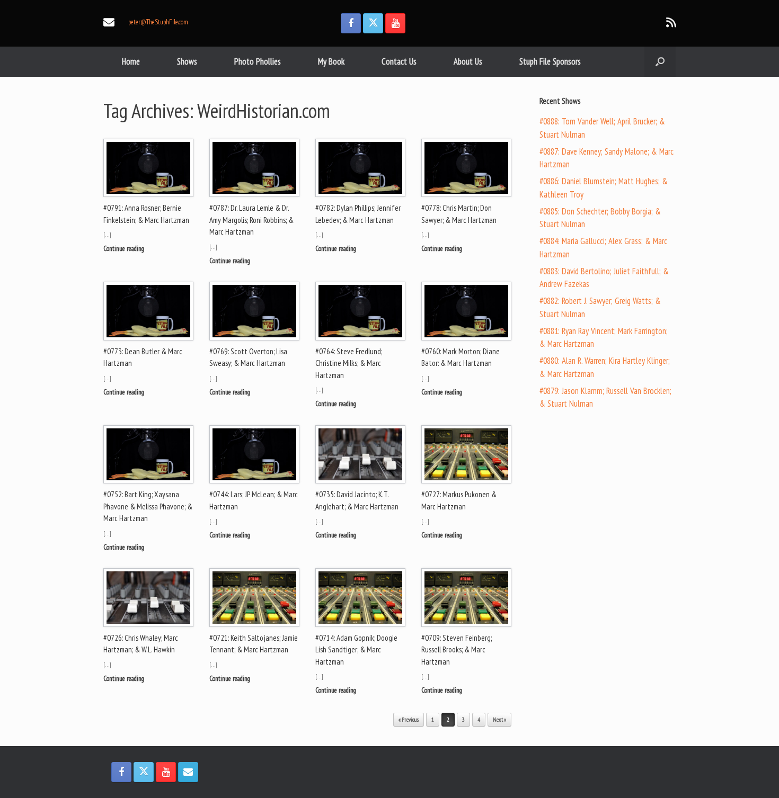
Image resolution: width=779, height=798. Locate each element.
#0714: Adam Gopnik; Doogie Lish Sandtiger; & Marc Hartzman (356, 650)
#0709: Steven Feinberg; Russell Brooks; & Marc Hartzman (456, 650)
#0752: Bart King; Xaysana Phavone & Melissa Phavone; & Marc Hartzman (147, 506)
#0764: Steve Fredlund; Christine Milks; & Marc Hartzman (348, 363)
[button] (660, 62)
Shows (187, 61)
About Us (468, 61)
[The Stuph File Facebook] (351, 23)
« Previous (409, 719)
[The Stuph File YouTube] (395, 23)
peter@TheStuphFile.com (158, 21)
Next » (499, 719)
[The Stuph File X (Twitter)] (373, 23)
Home (131, 61)
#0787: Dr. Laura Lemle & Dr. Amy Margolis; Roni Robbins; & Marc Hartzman (251, 220)
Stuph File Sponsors (550, 61)
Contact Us (399, 61)
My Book (331, 61)
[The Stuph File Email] (188, 772)
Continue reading (124, 248)
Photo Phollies (257, 61)
